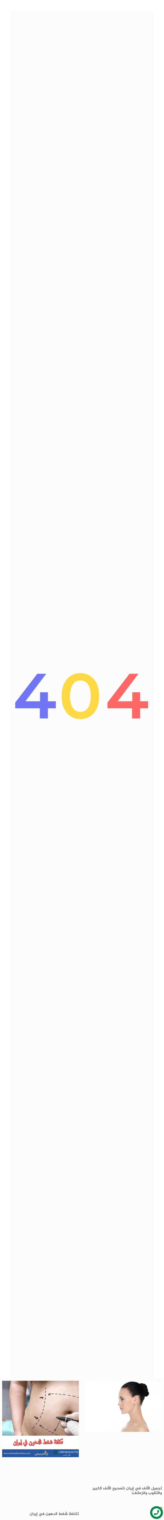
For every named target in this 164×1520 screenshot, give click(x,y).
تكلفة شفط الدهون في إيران (54, 1514)
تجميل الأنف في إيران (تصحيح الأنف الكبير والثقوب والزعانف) (127, 1490)
